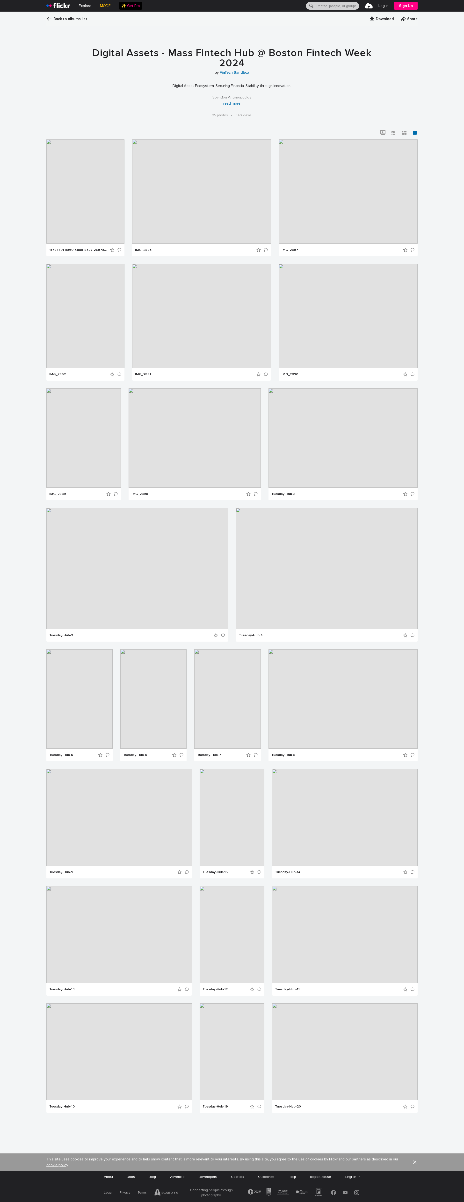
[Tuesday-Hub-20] (345, 1051)
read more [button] (231, 103)
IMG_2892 (57, 374)
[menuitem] (130, 6)
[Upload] (369, 6)
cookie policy (57, 1165)
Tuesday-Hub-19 (215, 1106)
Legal (108, 1192)
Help (292, 1177)
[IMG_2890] (348, 316)
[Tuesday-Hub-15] (232, 817)
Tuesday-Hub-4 (251, 635)
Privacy (125, 1192)
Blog (152, 1177)
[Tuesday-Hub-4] (327, 568)
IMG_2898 (139, 494)
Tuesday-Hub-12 (215, 989)
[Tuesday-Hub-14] (345, 817)
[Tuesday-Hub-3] (137, 568)
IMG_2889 (57, 494)
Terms (142, 1192)
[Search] (311, 6)
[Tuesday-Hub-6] (153, 699)
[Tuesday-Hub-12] (232, 934)
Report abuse (320, 1177)
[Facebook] (333, 1192)
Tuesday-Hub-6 (135, 755)
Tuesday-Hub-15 (215, 872)
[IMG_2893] (201, 191)
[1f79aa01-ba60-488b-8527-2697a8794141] (85, 191)
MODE (105, 5)
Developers (208, 1177)
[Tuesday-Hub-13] (119, 934)
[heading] (58, 6)
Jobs (131, 1177)
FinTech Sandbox (234, 72)
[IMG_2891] (201, 316)
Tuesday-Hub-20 (288, 1106)
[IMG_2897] (348, 191)
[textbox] (337, 6)
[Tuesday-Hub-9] (119, 817)
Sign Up (406, 5)
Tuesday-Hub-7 (209, 755)
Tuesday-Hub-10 (62, 1106)
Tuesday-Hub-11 (287, 989)
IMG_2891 (143, 374)
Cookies (237, 1177)
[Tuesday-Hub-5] (79, 699)
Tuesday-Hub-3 (61, 635)
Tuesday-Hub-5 (61, 755)
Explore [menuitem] (85, 5)
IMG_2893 (143, 250)
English (350, 1177)
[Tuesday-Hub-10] (119, 1051)
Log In (383, 5)
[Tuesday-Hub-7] (227, 699)
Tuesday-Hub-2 (283, 494)
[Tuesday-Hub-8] (343, 699)
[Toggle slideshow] (383, 133)
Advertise (177, 1177)
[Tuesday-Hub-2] (343, 438)
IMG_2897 (290, 250)
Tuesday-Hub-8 (283, 755)
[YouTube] (345, 1192)
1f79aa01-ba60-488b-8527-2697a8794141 (78, 250)
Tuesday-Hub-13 (61, 989)
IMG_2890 (290, 374)
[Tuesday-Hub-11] (345, 934)
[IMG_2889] (83, 438)
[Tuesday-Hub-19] (232, 1051)
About (108, 1177)
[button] (381, 19)
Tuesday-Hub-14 (287, 872)
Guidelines (266, 1177)
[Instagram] (357, 1192)
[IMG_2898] (195, 438)
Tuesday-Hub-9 (61, 872)
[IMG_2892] (85, 316)
